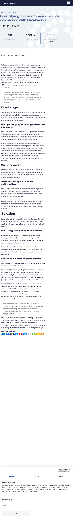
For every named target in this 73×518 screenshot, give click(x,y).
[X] (12, 334)
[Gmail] (29, 334)
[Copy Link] (38, 334)
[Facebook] (8, 334)
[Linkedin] (3, 334)
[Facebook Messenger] (25, 334)
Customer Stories (12, 55)
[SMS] (34, 334)
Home (3, 55)
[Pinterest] (21, 334)
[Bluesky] (16, 334)
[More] (42, 334)
